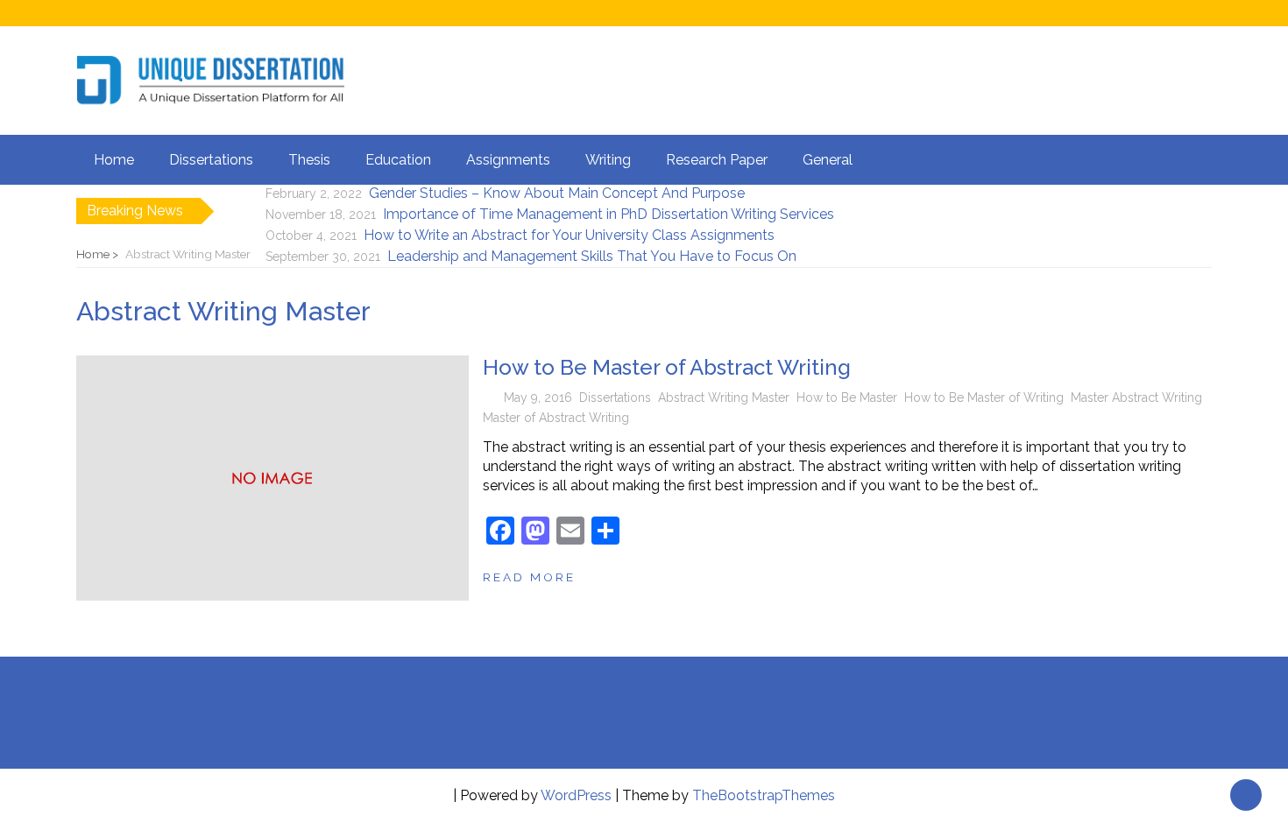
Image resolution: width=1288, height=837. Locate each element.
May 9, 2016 (538, 397)
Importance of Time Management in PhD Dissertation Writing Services (608, 214)
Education (398, 159)
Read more (529, 577)
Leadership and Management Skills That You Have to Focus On (591, 256)
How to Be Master (846, 397)
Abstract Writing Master (723, 397)
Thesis (309, 159)
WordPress (576, 795)
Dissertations (211, 159)
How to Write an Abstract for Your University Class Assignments (569, 235)
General (828, 159)
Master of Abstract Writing (556, 418)
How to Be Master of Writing (984, 397)
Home (114, 159)
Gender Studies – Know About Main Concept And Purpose (557, 193)
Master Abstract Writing (1136, 397)
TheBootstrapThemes (763, 795)
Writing (608, 159)
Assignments (508, 159)
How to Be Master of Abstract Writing (667, 367)
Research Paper (717, 159)
